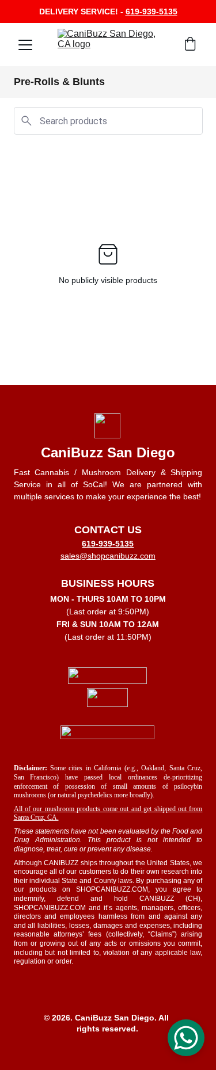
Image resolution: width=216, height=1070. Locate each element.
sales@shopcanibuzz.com (108, 555)
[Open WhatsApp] (186, 1037)
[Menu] (25, 45)
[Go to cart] (190, 45)
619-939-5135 (151, 11)
